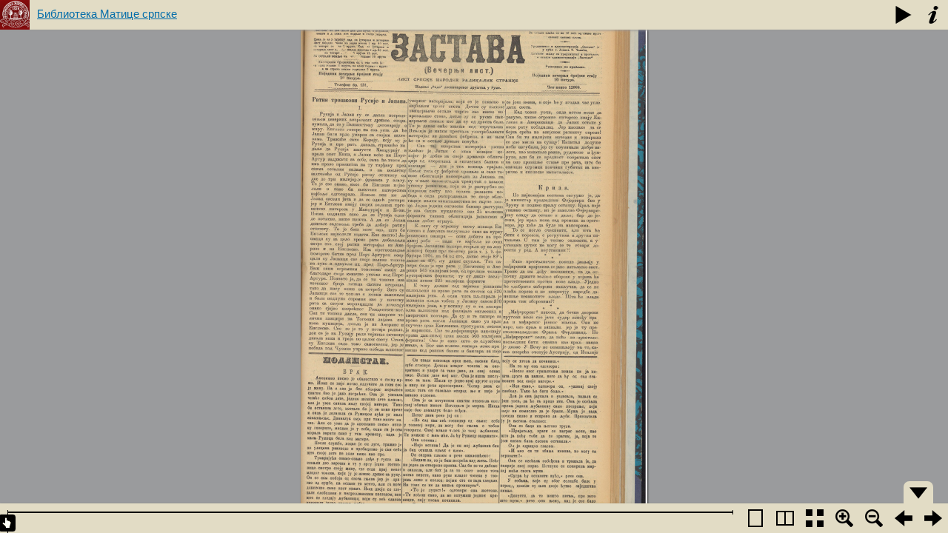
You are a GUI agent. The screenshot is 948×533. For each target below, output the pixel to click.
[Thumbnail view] (815, 518)
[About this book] (933, 15)
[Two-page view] (785, 518)
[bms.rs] (15, 15)
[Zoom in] (844, 518)
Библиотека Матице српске (107, 13)
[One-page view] (755, 518)
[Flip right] (933, 518)
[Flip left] (903, 518)
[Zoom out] (874, 518)
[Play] (903, 15)
